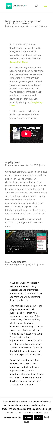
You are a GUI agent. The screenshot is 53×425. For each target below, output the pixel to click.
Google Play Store (19, 62)
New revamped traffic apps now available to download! (23, 22)
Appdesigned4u (16, 26)
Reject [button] (38, 417)
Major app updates (15, 261)
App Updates (12, 162)
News (44, 26)
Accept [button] (28, 417)
